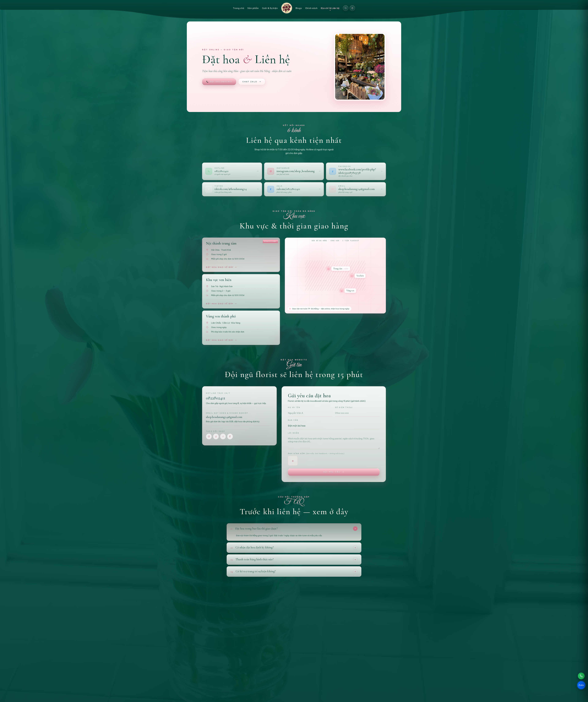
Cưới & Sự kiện (270, 8)
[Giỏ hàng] (352, 8)
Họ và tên (294, 407)
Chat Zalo (249, 82)
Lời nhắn (293, 433)
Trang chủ (238, 8)
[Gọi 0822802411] (581, 676)
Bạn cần (293, 420)
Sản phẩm (252, 8)
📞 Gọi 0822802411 (219, 82)
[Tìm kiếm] (345, 8)
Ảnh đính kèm (316, 453)
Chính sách (311, 8)
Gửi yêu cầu (331, 472)
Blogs (299, 8)
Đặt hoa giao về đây (219, 267)
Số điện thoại (344, 407)
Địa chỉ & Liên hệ (330, 8)
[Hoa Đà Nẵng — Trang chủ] (286, 8)
